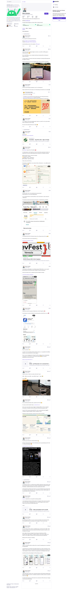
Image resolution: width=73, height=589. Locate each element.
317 (28, 17)
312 (23, 17)
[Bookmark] (43, 46)
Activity (23, 28)
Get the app (13, 586)
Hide (48, 100)
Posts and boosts (25, 31)
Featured (30, 28)
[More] (50, 46)
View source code (12, 587)
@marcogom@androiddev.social (27, 14)
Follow (46, 13)
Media (27, 28)
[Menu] (50, 13)
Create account (59, 18)
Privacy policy (8, 584)
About (10, 586)
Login (59, 20)
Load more (36, 583)
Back (24, 1)
